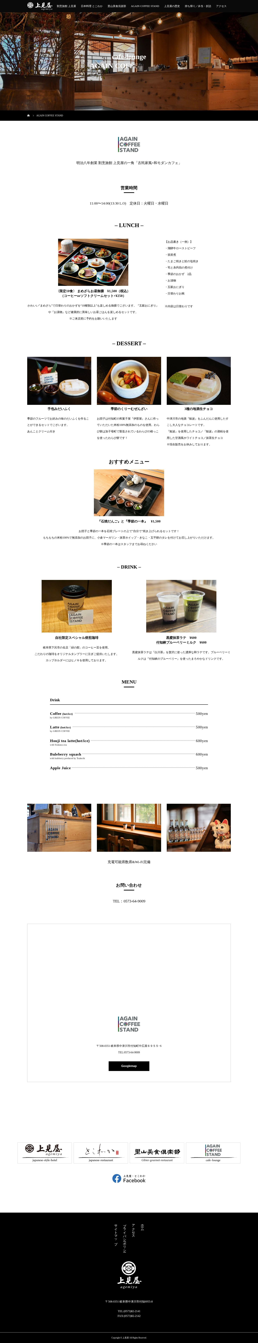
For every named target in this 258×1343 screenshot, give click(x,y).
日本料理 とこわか (92, 6)
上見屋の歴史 (172, 6)
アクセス (221, 6)
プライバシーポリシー (124, 1236)
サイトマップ (116, 1233)
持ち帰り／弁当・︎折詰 (198, 6)
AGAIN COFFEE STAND (145, 6)
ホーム (142, 1225)
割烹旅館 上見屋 (66, 6)
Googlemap (129, 1066)
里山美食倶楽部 (117, 6)
